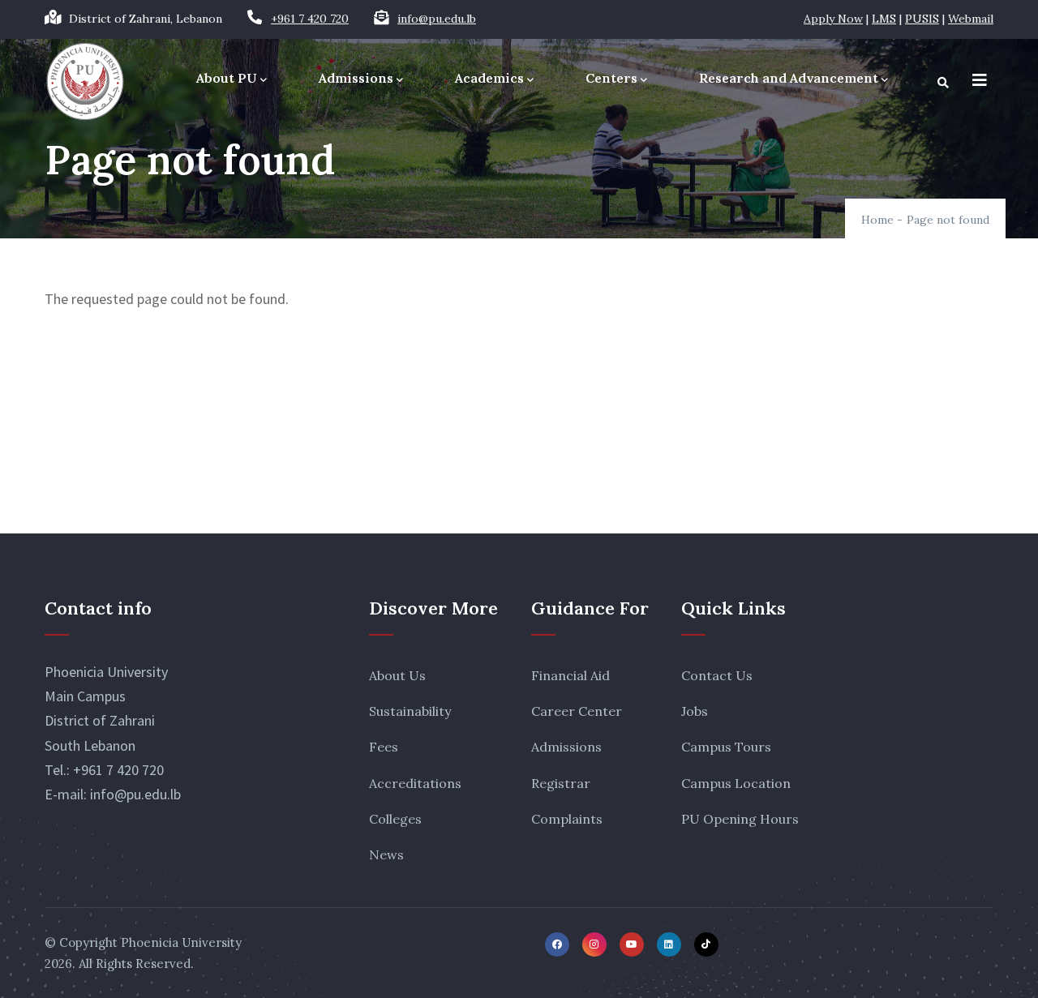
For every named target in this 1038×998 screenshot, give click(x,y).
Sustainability (410, 711)
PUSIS (922, 18)
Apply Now (833, 18)
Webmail (970, 18)
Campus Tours (726, 747)
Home (877, 219)
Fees (383, 747)
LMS (884, 18)
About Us (397, 675)
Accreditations (415, 783)
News (386, 854)
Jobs (694, 711)
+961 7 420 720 (310, 18)
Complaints (567, 819)
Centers (611, 78)
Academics (489, 78)
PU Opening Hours (740, 819)
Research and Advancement (788, 78)
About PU (226, 78)
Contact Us (717, 675)
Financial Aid (570, 675)
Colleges (395, 819)
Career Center (576, 711)
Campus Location (736, 783)
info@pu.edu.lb (436, 18)
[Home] (85, 81)
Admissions (356, 78)
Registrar (560, 783)
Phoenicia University (181, 942)
